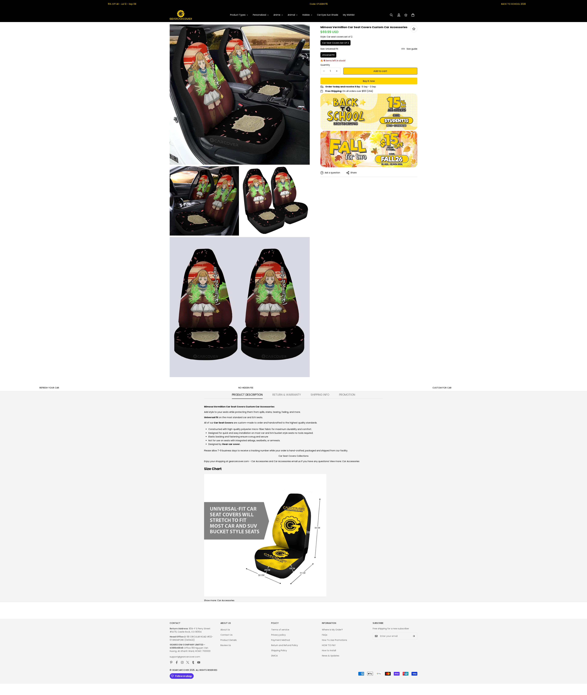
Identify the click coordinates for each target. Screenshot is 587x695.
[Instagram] (182, 662)
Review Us (225, 645)
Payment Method (280, 640)
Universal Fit (328, 54)
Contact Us (226, 634)
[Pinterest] (171, 662)
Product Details (228, 640)
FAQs (324, 634)
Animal (291, 14)
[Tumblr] (193, 662)
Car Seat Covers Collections (293, 455)
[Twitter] (187, 662)
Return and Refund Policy (284, 645)
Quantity (325, 64)
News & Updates (330, 655)
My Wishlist (349, 14)
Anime (276, 14)
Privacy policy (278, 634)
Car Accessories (259, 461)
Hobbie (306, 14)
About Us (225, 629)
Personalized (259, 14)
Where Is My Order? (332, 629)
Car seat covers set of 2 (335, 42)
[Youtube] (198, 662)
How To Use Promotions (334, 640)
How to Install (329, 650)
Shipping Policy (279, 650)
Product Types (238, 14)
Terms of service (280, 629)
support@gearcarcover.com (185, 656)
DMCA (274, 655)
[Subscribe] (413, 636)
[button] (412, 15)
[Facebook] (176, 662)
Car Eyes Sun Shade (327, 14)
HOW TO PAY (329, 645)
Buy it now (369, 81)
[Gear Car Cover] (181, 15)
